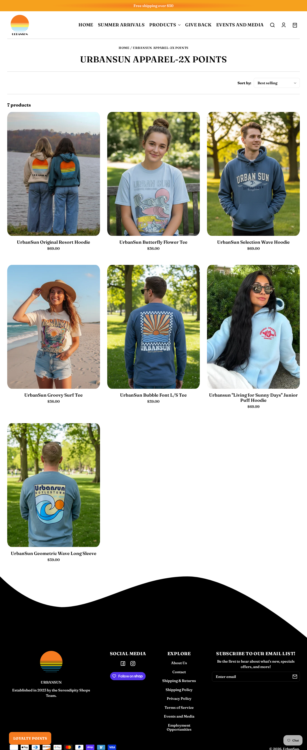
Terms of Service (179, 707)
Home (124, 48)
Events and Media (179, 716)
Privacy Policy (179, 698)
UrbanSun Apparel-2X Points (160, 48)
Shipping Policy (179, 689)
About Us (179, 663)
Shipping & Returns (179, 680)
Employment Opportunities (179, 727)
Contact (179, 672)
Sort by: (244, 83)
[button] (272, 25)
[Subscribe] (295, 677)
